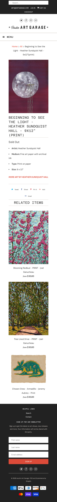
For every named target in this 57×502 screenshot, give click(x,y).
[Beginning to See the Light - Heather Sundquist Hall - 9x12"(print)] (28, 86)
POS (31, 478)
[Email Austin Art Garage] (35, 20)
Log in (32, 8)
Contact (29, 417)
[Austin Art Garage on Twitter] (21, 20)
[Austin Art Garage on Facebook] (26, 20)
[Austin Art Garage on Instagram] (31, 20)
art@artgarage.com (20, 8)
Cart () (42, 8)
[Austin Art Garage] (28, 28)
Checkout (28, 12)
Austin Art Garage (23, 478)
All (21, 46)
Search (28, 413)
